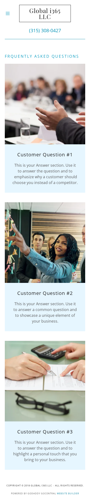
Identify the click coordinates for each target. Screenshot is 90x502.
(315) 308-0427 (45, 30)
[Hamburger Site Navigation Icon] (12, 13)
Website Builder (68, 493)
